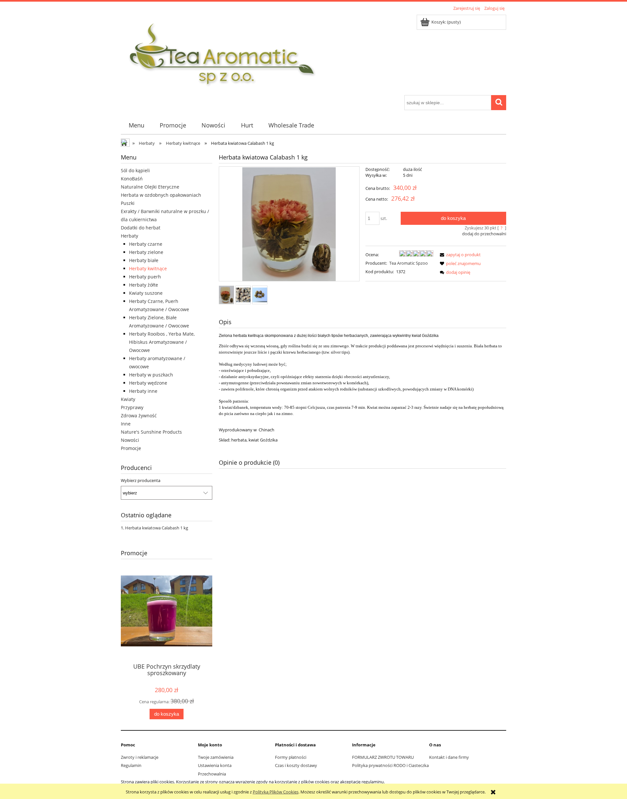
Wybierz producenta (140, 480)
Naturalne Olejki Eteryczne (150, 187)
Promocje (131, 448)
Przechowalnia (212, 774)
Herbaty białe (143, 260)
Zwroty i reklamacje (139, 757)
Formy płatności (290, 757)
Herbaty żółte (143, 285)
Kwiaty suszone (146, 293)
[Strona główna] (222, 54)
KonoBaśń (132, 178)
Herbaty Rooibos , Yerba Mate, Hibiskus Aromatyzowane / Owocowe (162, 342)
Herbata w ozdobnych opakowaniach (161, 195)
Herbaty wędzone (148, 383)
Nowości (130, 440)
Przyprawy (132, 407)
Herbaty (129, 236)
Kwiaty (128, 399)
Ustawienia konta (215, 765)
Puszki (128, 203)
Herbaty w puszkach (151, 375)
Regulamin (131, 765)
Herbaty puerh (145, 277)
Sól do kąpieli (135, 170)
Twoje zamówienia (215, 757)
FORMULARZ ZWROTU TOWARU (383, 757)
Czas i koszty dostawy (296, 765)
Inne (126, 424)
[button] (459, 255)
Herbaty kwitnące (148, 268)
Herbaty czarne (145, 244)
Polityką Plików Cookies (275, 792)
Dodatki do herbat (140, 228)
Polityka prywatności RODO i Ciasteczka (390, 765)
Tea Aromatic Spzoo (408, 263)
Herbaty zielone (146, 252)
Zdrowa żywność (139, 415)
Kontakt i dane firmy (449, 757)
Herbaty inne (143, 391)
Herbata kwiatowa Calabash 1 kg (156, 528)
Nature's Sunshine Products (151, 432)
